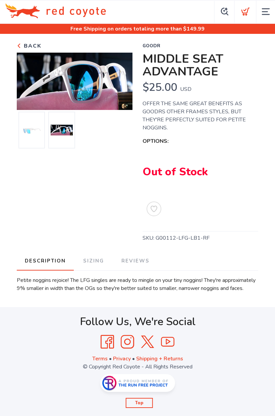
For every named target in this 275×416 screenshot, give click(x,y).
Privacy (122, 358)
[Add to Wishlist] (154, 208)
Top (139, 403)
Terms (100, 358)
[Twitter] (148, 342)
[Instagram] (127, 342)
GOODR (151, 46)
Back (32, 46)
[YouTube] (168, 342)
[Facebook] (107, 342)
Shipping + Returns (159, 358)
